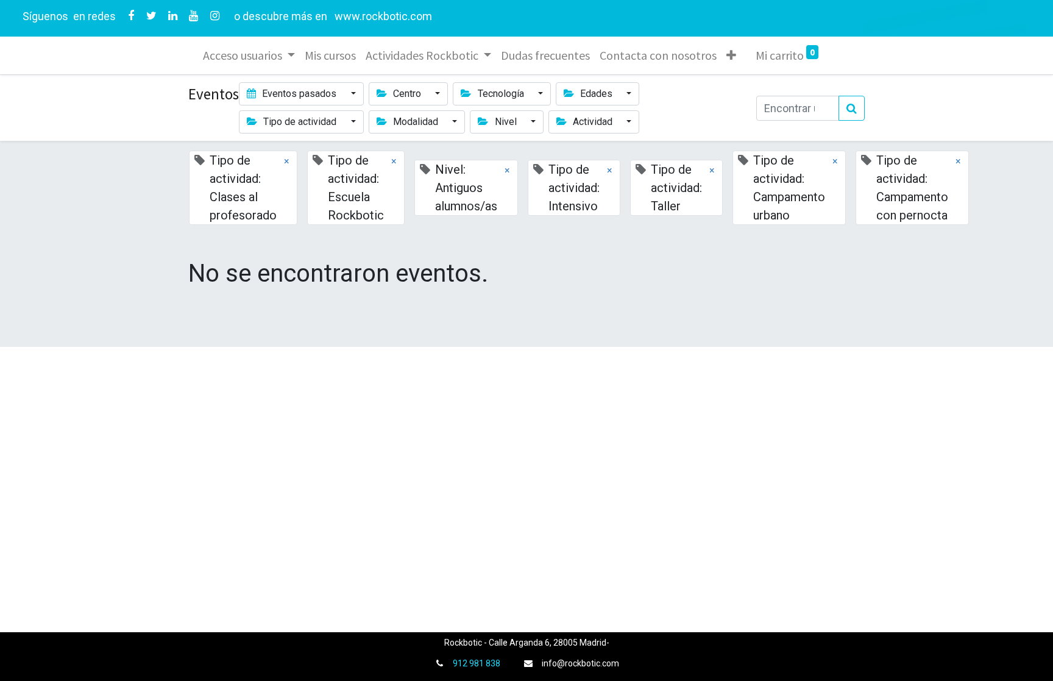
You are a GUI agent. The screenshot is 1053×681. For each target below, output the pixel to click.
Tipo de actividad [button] (300, 121)
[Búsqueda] (851, 108)
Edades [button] (596, 93)
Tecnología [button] (500, 93)
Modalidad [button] (416, 121)
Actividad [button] (592, 121)
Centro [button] (407, 93)
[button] (731, 55)
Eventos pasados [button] (299, 93)
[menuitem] (330, 55)
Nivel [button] (505, 121)
